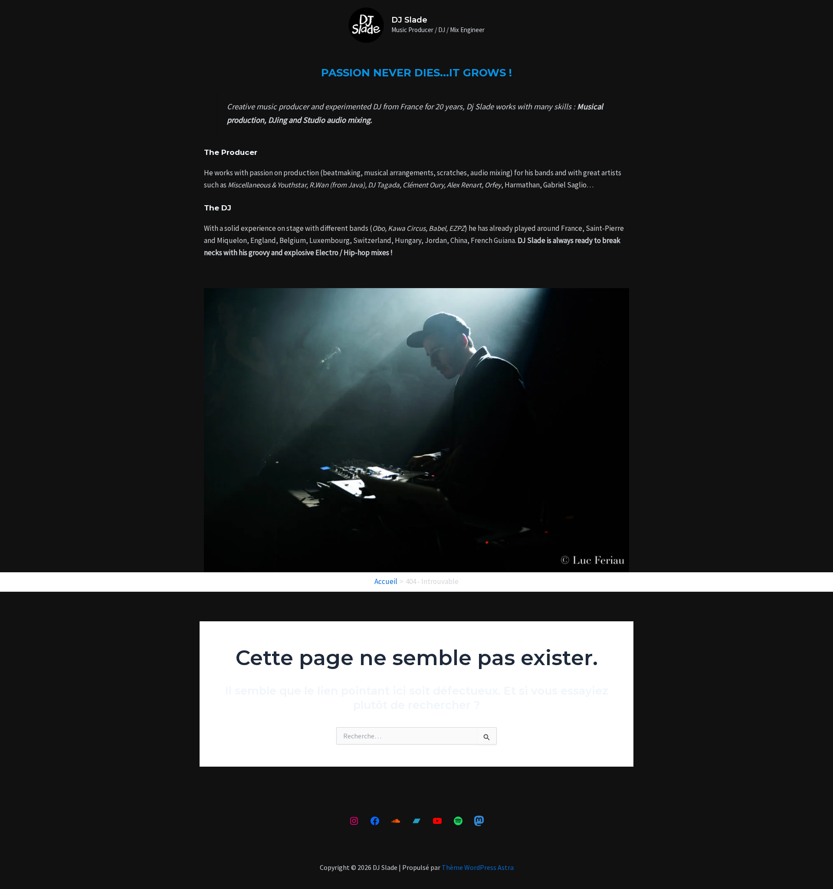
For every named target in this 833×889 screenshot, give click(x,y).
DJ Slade (409, 20)
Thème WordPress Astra (478, 867)
